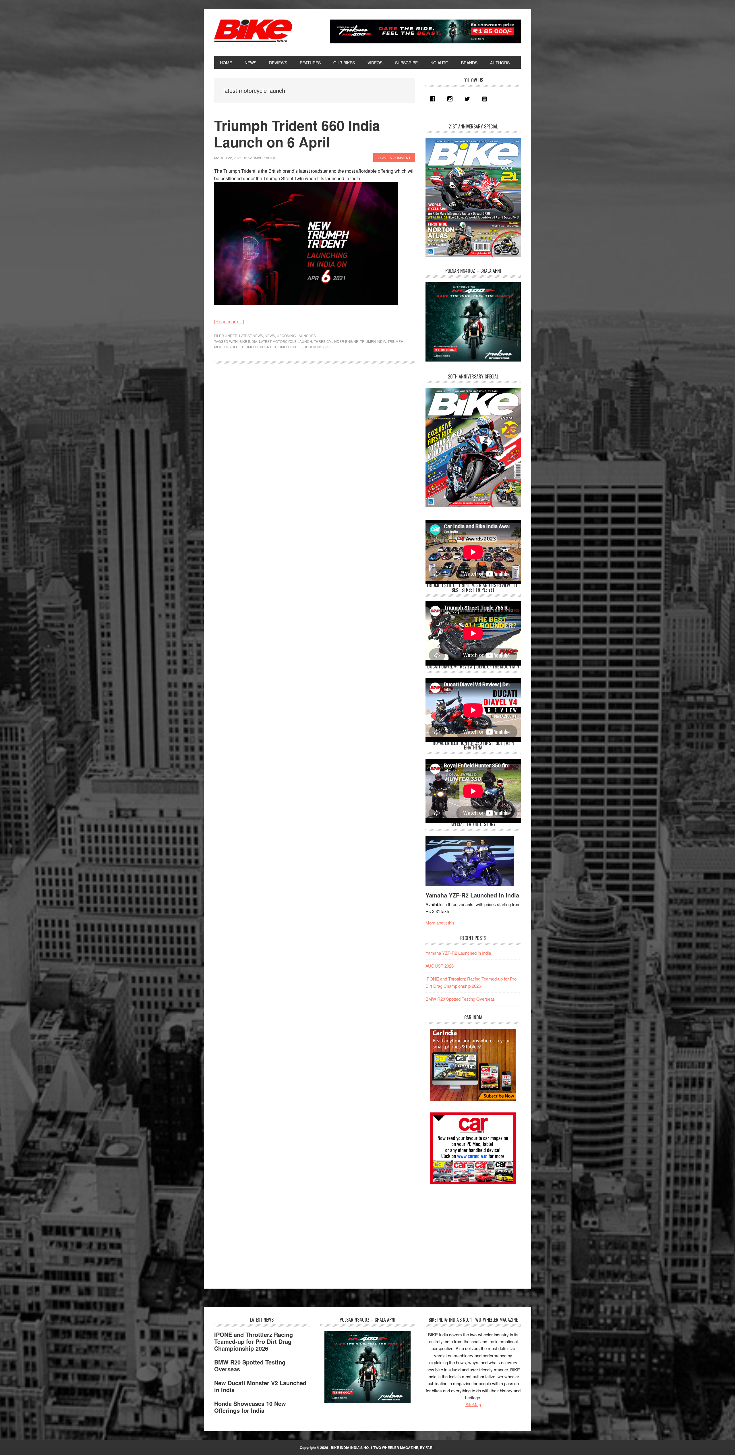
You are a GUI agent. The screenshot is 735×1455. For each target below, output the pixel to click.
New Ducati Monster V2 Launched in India (260, 1386)
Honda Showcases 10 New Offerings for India (250, 1406)
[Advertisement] (468, 1231)
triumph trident (255, 346)
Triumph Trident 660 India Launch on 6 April (297, 133)
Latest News (251, 335)
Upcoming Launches (296, 335)
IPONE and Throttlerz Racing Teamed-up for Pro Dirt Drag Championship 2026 (253, 1341)
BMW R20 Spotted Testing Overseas (460, 999)
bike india (248, 341)
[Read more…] (229, 321)
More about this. (440, 923)
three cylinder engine (336, 341)
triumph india (373, 341)
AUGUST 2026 (439, 966)
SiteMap (473, 1404)
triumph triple (287, 346)
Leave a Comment (394, 157)
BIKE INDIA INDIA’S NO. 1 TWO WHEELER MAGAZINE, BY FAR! (382, 1447)
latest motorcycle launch (285, 341)
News (270, 335)
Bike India (253, 31)
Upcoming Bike (317, 346)
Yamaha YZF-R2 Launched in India (472, 895)
